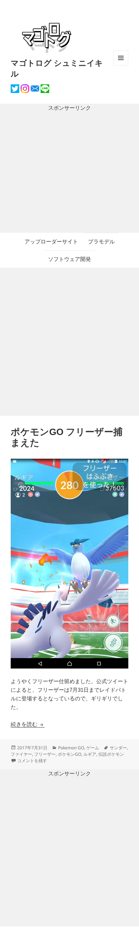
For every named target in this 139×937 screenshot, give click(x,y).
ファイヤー (21, 754)
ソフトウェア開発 (69, 259)
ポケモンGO (69, 754)
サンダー (118, 748)
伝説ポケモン (111, 754)
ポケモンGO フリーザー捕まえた (67, 437)
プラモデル (101, 241)
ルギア (89, 754)
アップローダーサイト (51, 241)
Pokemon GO (71, 748)
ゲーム (92, 748)
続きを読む (28, 724)
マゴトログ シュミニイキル (57, 68)
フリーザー (45, 754)
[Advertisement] (69, 172)
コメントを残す (32, 761)
